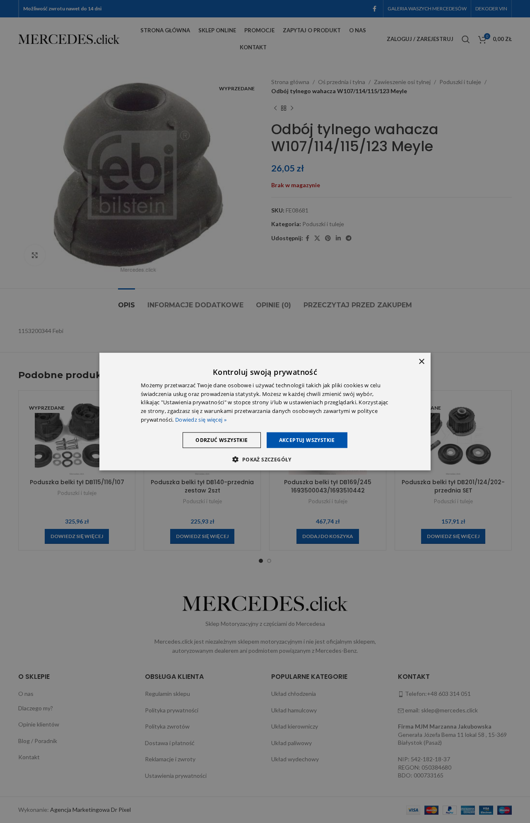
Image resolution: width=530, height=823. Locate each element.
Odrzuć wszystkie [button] (221, 439)
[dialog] (265, 411)
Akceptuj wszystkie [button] (307, 439)
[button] (264, 459)
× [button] (421, 361)
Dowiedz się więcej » (200, 419)
